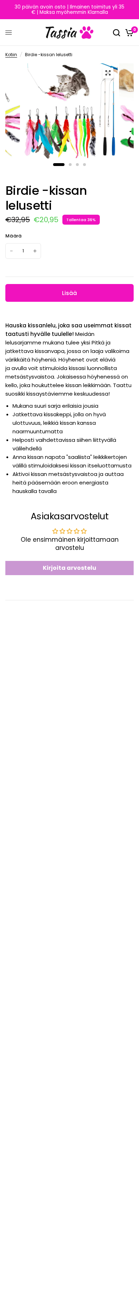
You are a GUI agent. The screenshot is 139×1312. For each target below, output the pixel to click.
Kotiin (11, 55)
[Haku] (116, 32)
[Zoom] (108, 73)
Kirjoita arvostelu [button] (69, 568)
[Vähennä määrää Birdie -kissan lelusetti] (11, 250)
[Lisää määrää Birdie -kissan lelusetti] (35, 250)
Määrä (13, 235)
